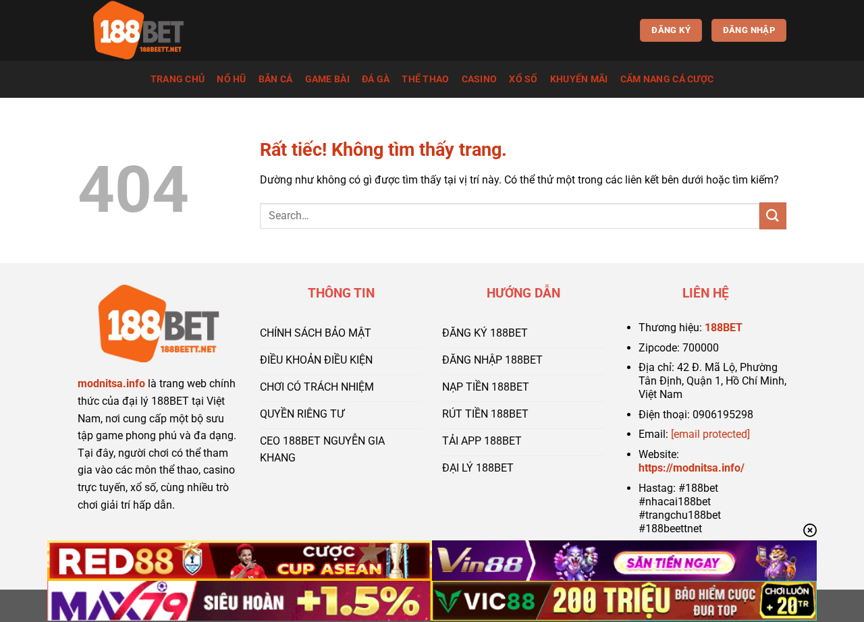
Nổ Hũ (231, 79)
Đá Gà (375, 79)
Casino (479, 79)
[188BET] (145, 30)
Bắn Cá (276, 79)
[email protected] (710, 434)
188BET (723, 327)
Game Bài (327, 79)
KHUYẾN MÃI (579, 79)
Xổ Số (523, 79)
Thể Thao (425, 79)
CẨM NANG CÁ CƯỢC (667, 79)
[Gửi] (772, 215)
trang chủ (178, 79)
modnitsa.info (111, 383)
